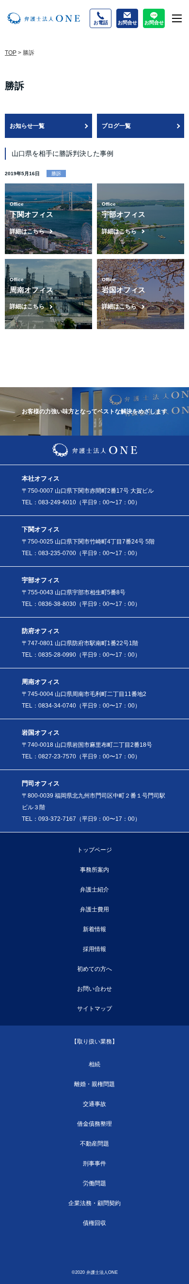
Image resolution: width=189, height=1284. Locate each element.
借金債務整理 (94, 1123)
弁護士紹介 (94, 889)
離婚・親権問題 (94, 1084)
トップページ (94, 849)
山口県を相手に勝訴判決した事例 (62, 153)
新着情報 (94, 929)
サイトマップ (94, 1008)
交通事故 (94, 1104)
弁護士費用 (94, 909)
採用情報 (94, 949)
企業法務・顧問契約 (94, 1203)
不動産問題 (94, 1143)
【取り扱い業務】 (94, 1041)
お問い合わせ (94, 988)
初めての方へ (94, 969)
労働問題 (94, 1183)
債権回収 (94, 1223)
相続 (94, 1064)
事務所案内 (94, 869)
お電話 (101, 22)
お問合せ (127, 22)
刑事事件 (94, 1163)
